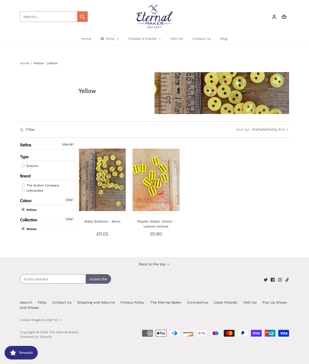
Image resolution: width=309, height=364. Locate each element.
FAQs (42, 302)
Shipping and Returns (96, 302)
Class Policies (225, 302)
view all (67, 144)
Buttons (31, 166)
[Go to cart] (284, 16)
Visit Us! (250, 302)
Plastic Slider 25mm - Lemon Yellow (156, 223)
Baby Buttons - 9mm (102, 221)
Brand (25, 176)
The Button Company (42, 185)
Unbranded (34, 190)
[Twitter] (266, 279)
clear (69, 199)
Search (26, 302)
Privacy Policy (132, 302)
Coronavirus (197, 302)
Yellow (31, 210)
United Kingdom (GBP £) (39, 320)
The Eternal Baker (165, 302)
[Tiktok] (287, 279)
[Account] (274, 16)
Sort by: (243, 129)
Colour (26, 200)
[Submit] (82, 17)
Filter (30, 129)
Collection (28, 219)
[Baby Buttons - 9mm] (102, 180)
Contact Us (61, 302)
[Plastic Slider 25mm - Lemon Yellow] (156, 180)
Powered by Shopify (36, 336)
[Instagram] (280, 279)
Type (24, 157)
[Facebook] (273, 279)
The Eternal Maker (63, 332)
